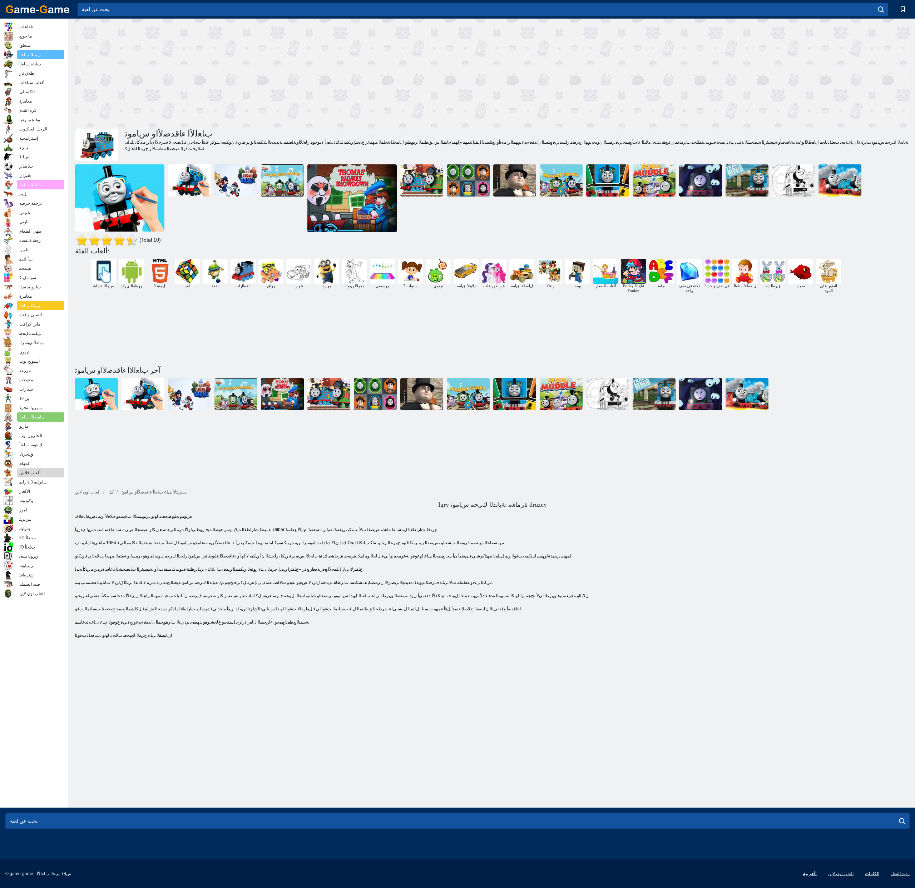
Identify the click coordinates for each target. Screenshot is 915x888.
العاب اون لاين (841, 873)
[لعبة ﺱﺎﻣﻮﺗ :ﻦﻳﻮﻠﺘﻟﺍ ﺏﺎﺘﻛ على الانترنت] (189, 180)
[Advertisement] (284, 73)
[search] (881, 9)
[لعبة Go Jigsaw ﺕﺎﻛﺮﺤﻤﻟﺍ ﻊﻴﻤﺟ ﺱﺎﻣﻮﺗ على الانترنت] (421, 180)
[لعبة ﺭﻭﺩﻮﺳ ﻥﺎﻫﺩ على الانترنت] (793, 180)
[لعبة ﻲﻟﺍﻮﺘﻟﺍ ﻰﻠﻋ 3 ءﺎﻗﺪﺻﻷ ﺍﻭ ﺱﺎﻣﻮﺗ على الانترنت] (468, 180)
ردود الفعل (900, 873)
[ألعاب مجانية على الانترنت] (37, 9)
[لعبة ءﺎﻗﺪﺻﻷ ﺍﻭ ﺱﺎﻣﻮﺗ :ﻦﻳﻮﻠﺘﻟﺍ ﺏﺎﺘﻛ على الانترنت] (119, 198)
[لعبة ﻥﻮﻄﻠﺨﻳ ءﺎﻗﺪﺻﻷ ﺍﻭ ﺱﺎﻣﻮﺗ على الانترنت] (607, 180)
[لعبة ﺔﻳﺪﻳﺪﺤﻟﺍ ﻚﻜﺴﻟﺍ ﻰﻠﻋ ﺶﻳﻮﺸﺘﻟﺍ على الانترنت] (654, 180)
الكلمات (872, 873)
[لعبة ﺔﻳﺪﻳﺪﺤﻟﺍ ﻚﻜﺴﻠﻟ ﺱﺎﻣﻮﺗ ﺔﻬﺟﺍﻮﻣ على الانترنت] (352, 198)
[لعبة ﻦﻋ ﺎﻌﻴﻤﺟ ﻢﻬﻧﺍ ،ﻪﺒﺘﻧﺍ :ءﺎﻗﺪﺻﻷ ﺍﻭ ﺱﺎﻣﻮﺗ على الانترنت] (700, 180)
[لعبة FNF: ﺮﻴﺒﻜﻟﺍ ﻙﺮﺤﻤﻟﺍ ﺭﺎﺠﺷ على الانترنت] (235, 180)
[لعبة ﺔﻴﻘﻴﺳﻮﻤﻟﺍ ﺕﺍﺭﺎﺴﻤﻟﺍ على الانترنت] (561, 180)
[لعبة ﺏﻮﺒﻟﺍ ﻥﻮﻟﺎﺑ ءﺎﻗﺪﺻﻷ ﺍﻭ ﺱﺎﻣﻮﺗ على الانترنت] (514, 180)
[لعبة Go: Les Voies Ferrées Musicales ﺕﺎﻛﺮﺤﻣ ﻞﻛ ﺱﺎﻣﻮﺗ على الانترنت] (282, 180)
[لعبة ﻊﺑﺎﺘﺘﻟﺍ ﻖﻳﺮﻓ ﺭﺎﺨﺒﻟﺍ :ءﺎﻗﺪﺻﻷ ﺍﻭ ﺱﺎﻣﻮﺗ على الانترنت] (839, 180)
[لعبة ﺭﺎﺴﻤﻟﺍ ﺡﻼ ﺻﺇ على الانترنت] (747, 180)
